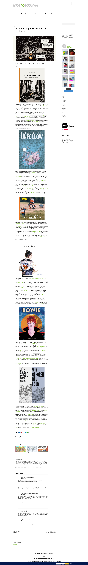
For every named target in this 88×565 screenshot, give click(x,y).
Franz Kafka (39, 462)
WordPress (50, 561)
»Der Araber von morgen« (35, 410)
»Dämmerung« (18, 176)
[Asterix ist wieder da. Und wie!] (20, 449)
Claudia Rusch (34, 461)
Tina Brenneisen (29, 467)
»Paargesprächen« (35, 297)
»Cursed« (17, 416)
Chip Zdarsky (30, 461)
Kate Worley (17, 464)
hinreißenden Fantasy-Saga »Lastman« (28, 185)
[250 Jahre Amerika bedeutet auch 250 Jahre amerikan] (65, 59)
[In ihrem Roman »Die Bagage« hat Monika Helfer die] (72, 78)
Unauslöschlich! (16, 532)
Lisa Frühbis (30, 464)
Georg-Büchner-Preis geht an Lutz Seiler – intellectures (29, 519)
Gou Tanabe (42, 462)
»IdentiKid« (44, 350)
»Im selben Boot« (36, 121)
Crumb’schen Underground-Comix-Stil (23, 287)
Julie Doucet (41, 463)
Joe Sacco (33, 463)
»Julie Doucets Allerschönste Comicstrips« (38, 278)
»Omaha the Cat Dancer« (20, 285)
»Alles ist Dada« (30, 291)
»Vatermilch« (45, 105)
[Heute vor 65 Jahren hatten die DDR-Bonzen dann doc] (72, 65)
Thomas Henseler (18, 467)
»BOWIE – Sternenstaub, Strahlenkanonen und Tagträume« (27, 358)
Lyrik (64, 101)
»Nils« (41, 122)
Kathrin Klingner (21, 464)
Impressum (15, 544)
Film (46, 14)
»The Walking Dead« (29, 414)
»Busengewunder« (19, 281)
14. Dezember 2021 (24, 511)
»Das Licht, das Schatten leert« (30, 126)
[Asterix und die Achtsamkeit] (43, 449)
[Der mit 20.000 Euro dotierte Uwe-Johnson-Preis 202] (72, 84)
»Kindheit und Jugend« (35, 427)
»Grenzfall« (28, 120)
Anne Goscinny (27, 460)
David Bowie (38, 461)
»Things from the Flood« (22, 226)
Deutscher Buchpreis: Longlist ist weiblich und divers (67, 36)
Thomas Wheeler (23, 467)
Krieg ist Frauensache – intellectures (26, 502)
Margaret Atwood (44, 464)
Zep (41, 467)
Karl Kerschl (45, 463)
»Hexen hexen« (27, 290)
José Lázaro (37, 463)
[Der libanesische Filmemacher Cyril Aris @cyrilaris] (72, 52)
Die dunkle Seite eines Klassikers (67, 37)
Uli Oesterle (33, 467)
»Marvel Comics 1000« (36, 231)
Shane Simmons (25, 466)
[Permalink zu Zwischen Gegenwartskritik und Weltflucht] (34, 61)
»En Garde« (41, 303)
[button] (16, 432)
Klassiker (64, 100)
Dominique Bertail (43, 461)
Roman (64, 97)
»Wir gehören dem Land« (38, 406)
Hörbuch (42, 294)
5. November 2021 (24, 503)
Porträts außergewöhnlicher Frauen (27, 289)
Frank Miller (35, 462)
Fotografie (54, 14)
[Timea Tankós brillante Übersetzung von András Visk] (72, 59)
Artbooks (64, 116)
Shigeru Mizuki (30, 466)
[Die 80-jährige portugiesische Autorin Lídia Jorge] (65, 84)
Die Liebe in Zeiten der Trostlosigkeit (68, 31)
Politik (64, 109)
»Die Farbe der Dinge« (40, 346)
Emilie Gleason (17, 462)
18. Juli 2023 (23, 520)
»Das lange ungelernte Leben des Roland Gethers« (34, 343)
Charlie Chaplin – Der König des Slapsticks (50, 532)
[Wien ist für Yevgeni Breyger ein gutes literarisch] (65, 52)
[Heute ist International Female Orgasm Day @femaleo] (72, 71)
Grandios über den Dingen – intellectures (27, 477)
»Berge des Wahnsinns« (38, 228)
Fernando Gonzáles (30, 462)
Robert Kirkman (20, 466)
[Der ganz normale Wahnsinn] (32, 449)
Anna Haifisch (23, 460)
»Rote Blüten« (35, 423)
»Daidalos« (32, 408)
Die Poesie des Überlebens (66, 139)
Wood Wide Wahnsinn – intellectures (27, 484)
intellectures (34, 561)
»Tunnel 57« (33, 120)
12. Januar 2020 (20, 26)
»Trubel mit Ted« (36, 352)
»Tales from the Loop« (19, 223)
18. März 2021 (23, 494)
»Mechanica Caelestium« (29, 188)
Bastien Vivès (32, 460)
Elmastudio (59, 561)
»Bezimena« (36, 302)
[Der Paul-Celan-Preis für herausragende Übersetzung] (65, 78)
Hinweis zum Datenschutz (39, 561)
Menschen (63, 14)
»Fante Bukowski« (25, 420)
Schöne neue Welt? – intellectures (26, 510)
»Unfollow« (33, 172)
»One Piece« (22, 193)
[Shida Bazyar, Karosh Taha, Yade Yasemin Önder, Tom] (65, 71)
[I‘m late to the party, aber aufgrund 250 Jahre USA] (65, 65)
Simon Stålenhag (35, 466)
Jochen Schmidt (29, 463)
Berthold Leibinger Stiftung (38, 460)
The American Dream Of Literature (67, 34)
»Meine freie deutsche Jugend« (32, 118)
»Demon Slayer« (32, 192)
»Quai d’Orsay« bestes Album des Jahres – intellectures (29, 493)
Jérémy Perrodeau (23, 463)
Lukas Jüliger (39, 464)
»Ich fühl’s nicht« (20, 282)
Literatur (24, 14)
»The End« (33, 179)
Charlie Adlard (25, 461)
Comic (40, 14)
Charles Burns (20, 461)
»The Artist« (21, 350)
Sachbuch (33, 14)
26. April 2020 (23, 478)
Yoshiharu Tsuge (38, 467)
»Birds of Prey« (22, 234)
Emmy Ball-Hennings (23, 462)
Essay (64, 104)
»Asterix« (17, 360)
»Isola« (22, 191)
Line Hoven (26, 464)
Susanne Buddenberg (42, 466)
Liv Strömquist (34, 464)
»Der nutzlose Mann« (44, 423)
